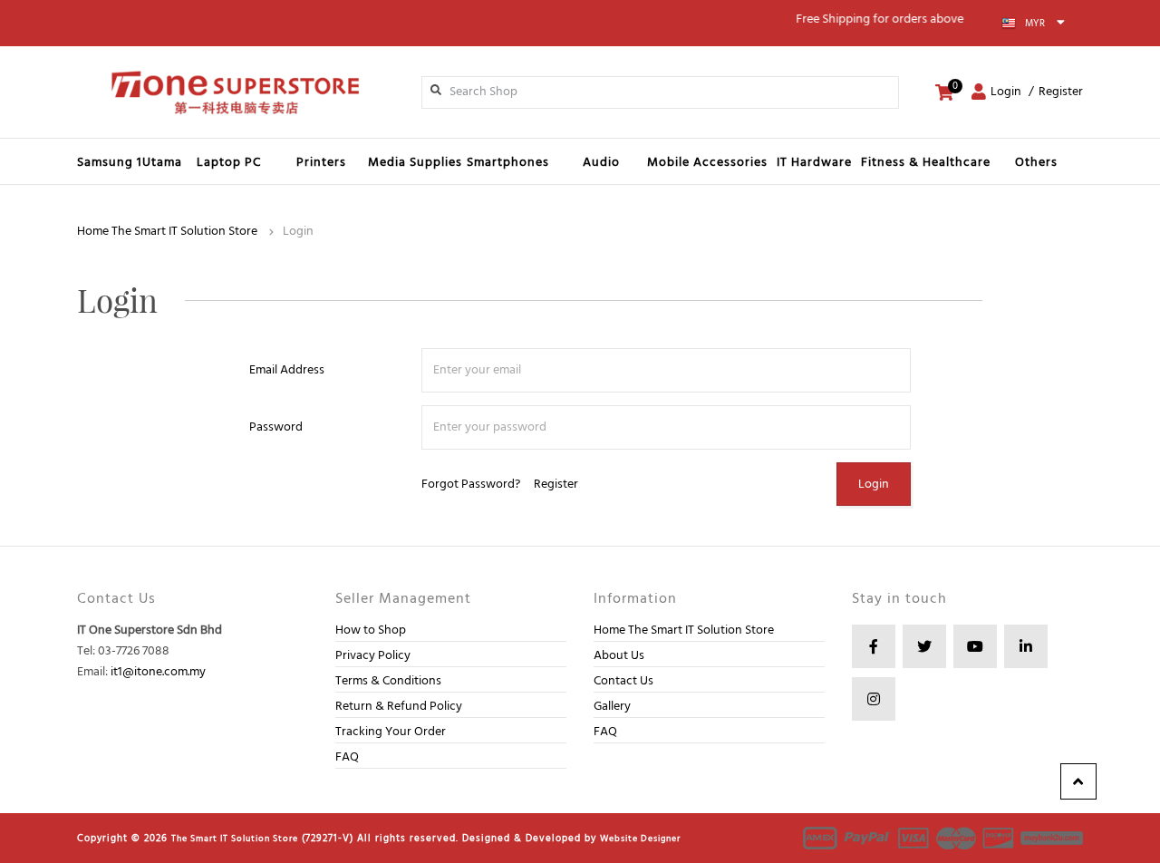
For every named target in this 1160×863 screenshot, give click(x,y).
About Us (619, 655)
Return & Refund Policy (398, 706)
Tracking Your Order (390, 732)
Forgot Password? (470, 484)
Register (1061, 92)
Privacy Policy (373, 655)
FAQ (347, 757)
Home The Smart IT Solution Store (167, 231)
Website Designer (640, 838)
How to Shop (370, 630)
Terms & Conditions (388, 681)
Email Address (286, 370)
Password (276, 427)
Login (1006, 92)
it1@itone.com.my (158, 672)
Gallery (612, 706)
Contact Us (623, 681)
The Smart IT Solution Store (234, 838)
